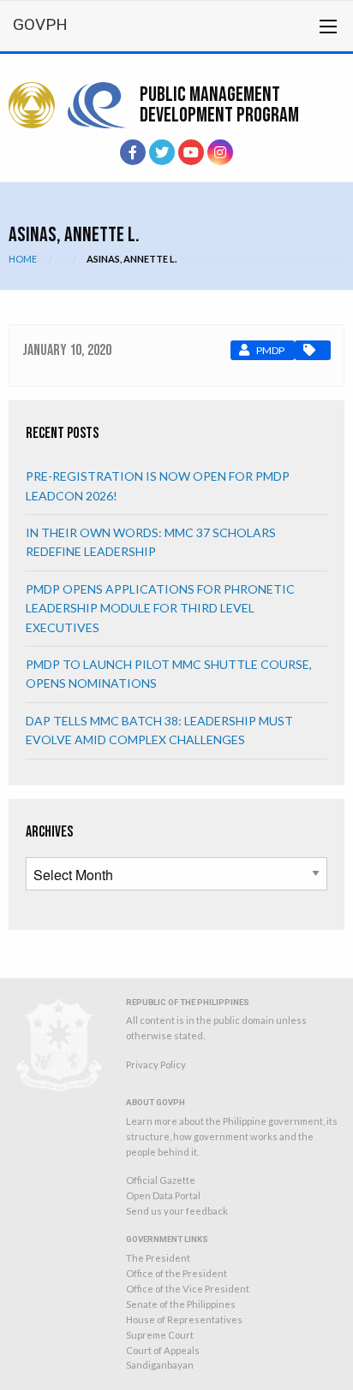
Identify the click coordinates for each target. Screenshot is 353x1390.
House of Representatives (184, 1319)
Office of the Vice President (187, 1288)
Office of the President (176, 1273)
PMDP (270, 350)
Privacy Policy (156, 1064)
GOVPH (40, 24)
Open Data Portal (163, 1195)
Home (23, 258)
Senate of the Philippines (181, 1304)
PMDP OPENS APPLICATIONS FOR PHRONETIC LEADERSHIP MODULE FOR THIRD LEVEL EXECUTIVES (160, 608)
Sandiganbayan (160, 1364)
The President (158, 1257)
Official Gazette (160, 1180)
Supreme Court (160, 1334)
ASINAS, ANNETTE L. (131, 258)
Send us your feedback (177, 1210)
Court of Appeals (163, 1350)
